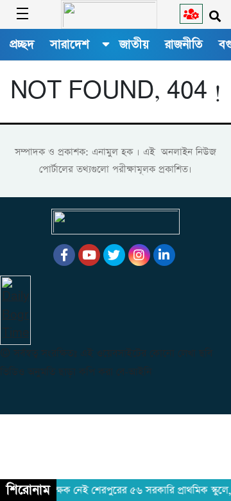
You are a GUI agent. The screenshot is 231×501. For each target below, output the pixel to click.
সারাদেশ (69, 44)
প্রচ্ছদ (22, 44)
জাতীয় (134, 44)
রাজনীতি (184, 44)
